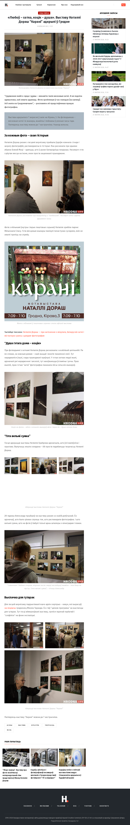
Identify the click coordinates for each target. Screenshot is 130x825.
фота (9, 730)
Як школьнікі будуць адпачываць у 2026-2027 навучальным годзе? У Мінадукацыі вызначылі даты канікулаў (108, 60)
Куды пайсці (44, 13)
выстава (22, 725)
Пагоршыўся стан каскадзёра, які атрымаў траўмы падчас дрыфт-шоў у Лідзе (108, 86)
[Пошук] (116, 5)
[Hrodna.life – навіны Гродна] (6, 4)
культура (35, 725)
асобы (9, 725)
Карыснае (51, 5)
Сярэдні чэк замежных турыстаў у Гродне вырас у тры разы (107, 110)
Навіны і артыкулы (23, 5)
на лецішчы (10, 608)
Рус (123, 5)
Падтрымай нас (77, 5)
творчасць (49, 725)
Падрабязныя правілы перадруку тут (65, 821)
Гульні (39, 5)
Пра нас (64, 5)
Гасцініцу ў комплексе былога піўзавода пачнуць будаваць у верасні (105, 34)
